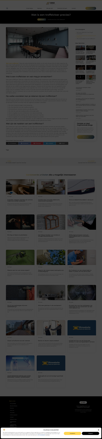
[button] (98, 430)
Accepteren (72, 433)
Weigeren (90, 433)
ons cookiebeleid (41, 434)
